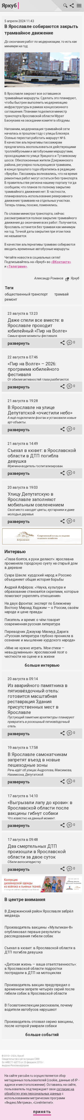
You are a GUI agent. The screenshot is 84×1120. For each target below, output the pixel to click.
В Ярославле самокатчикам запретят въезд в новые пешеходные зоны (37, 760)
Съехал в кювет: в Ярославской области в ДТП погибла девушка (42, 456)
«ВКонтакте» (61, 262)
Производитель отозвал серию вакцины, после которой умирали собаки (39, 1023)
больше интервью (42, 665)
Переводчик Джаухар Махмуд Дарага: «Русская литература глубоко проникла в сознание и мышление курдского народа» (39, 636)
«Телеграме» (17, 266)
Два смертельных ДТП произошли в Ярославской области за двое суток (37, 852)
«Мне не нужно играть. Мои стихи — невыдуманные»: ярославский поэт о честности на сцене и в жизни (35, 652)
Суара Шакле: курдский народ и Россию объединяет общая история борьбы (37, 577)
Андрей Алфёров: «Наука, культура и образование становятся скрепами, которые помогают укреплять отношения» (41, 591)
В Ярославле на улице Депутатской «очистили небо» (40, 410)
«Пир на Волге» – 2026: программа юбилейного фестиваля (33, 369)
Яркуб (9, 5)
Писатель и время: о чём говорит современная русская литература (32, 622)
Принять (42, 1111)
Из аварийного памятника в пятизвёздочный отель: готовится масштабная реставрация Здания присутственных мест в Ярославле (37, 699)
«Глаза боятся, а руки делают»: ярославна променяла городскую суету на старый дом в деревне (41, 563)
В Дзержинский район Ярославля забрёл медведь (38, 913)
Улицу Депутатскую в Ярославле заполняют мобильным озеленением (36, 499)
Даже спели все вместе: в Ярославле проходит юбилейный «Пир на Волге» (37, 325)
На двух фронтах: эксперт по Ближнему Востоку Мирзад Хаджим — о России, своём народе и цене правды (41, 607)
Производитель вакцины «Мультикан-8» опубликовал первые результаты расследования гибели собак (38, 931)
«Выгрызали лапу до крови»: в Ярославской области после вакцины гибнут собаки (40, 808)
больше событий (42, 1034)
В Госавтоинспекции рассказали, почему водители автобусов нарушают (38, 1007)
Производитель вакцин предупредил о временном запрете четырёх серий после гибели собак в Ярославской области (39, 989)
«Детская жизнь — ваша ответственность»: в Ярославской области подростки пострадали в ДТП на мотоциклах (40, 968)
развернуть (19, 343)
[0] (69, 343)
